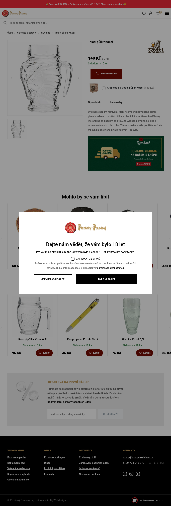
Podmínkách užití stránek (109, 267)
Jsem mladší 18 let (52, 279)
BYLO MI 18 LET (106, 279)
